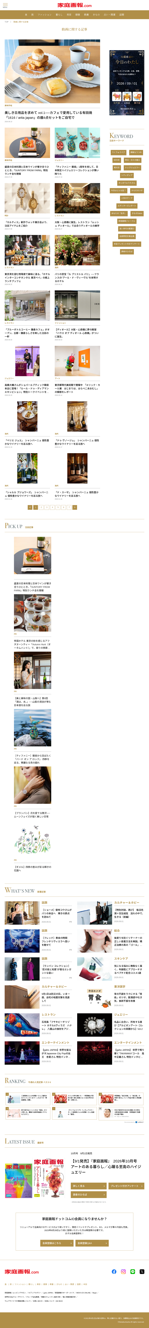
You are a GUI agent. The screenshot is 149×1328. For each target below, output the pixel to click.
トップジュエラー (132, 168)
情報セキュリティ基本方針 (51, 1297)
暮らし (59, 14)
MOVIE (117, 160)
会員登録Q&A (85, 1243)
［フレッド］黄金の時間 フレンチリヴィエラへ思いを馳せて (56, 941)
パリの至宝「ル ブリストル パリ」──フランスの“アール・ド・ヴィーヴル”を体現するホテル (77, 277)
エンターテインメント (55, 1042)
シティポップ (126, 175)
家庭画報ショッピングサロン (15, 1293)
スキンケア (121, 958)
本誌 (85, 1284)
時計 (6, 216)
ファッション (45, 14)
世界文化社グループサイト (14, 1297)
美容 (69, 14)
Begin (95, 1293)
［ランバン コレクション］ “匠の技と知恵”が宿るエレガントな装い (56, 969)
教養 (86, 14)
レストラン (59, 216)
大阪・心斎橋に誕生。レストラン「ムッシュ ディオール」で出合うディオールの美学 (77, 224)
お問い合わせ (38, 1301)
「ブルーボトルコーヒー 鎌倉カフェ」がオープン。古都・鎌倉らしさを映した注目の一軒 (27, 333)
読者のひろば (126, 251)
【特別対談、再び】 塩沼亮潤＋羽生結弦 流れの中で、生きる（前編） (129, 913)
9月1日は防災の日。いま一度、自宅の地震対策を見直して (56, 997)
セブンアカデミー (34, 1293)
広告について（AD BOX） (54, 1301)
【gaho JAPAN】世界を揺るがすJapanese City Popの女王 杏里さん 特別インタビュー (56, 1054)
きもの (96, 14)
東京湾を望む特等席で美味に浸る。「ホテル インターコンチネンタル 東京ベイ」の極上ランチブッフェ (27, 277)
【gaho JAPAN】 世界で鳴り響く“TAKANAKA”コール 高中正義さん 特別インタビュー (129, 1054)
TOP (6, 22)
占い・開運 (109, 14)
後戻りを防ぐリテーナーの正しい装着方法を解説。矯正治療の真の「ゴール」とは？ (128, 942)
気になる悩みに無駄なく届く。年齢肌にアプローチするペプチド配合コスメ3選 (128, 969)
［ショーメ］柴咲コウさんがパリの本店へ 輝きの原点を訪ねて (57, 913)
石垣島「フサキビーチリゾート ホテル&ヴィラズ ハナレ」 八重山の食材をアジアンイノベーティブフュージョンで (57, 1026)
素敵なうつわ (136, 152)
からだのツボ (137, 190)
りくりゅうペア (118, 152)
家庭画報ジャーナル (127, 221)
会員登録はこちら (51, 1243)
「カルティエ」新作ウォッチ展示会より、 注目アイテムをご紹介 (27, 224)
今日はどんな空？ (118, 190)
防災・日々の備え (132, 160)
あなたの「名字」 (118, 213)
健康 (77, 14)
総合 (117, 930)
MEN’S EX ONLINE (83, 1293)
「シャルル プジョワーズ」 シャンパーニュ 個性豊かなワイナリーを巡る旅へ (26, 494)
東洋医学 (119, 986)
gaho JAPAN (48, 1293)
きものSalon (137, 213)
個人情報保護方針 (69, 1297)
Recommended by (129, 1122)
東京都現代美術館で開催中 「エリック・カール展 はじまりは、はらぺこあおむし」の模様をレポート (77, 388)
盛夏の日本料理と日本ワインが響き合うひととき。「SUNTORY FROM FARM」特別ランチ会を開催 (27, 170)
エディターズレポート (127, 206)
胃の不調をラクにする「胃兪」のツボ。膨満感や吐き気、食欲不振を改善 (128, 997)
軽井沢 (117, 168)
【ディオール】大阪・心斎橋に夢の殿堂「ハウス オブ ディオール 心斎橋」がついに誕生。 (77, 333)
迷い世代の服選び (126, 229)
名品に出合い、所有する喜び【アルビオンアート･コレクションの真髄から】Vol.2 (128, 1025)
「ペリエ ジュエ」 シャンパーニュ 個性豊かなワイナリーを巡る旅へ (27, 442)
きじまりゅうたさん (127, 183)
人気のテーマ (126, 198)
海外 (56, 268)
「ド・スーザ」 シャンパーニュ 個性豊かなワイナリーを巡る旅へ (76, 494)
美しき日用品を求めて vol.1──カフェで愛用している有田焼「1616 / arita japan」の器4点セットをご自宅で (48, 115)
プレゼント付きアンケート (125, 1186)
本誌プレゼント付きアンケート (127, 244)
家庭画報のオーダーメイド (64, 1293)
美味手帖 (8, 106)
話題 (121, 14)
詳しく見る (79, 1186)
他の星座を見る (127, 109)
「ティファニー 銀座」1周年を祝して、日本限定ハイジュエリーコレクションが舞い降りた (77, 170)
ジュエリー (59, 160)
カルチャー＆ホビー (126, 902)
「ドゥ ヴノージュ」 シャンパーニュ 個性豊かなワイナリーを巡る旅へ (77, 442)
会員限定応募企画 (126, 236)
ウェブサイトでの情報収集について (18, 1301)
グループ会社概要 (32, 1297)
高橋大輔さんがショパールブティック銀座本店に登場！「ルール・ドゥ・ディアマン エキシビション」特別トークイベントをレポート (27, 389)
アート (57, 378)
